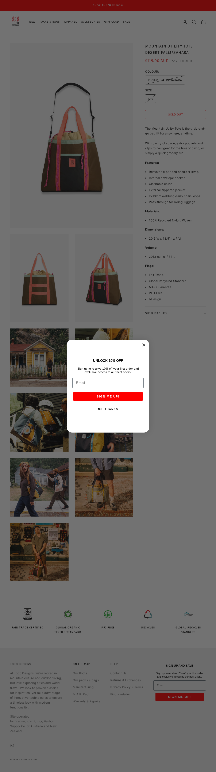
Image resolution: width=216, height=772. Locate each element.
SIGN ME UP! (108, 396)
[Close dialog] (144, 345)
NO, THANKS (108, 409)
